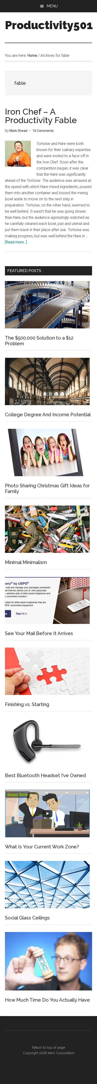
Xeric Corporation (61, 1053)
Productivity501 (49, 25)
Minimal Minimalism (26, 562)
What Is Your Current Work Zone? (42, 847)
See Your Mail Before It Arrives (39, 633)
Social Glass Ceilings (27, 918)
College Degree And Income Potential (48, 414)
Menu (52, 6)
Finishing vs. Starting (27, 704)
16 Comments (43, 131)
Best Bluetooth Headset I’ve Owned (45, 775)
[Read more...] (16, 242)
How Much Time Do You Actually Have (47, 1000)
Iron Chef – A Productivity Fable (41, 116)
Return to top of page (48, 1047)
